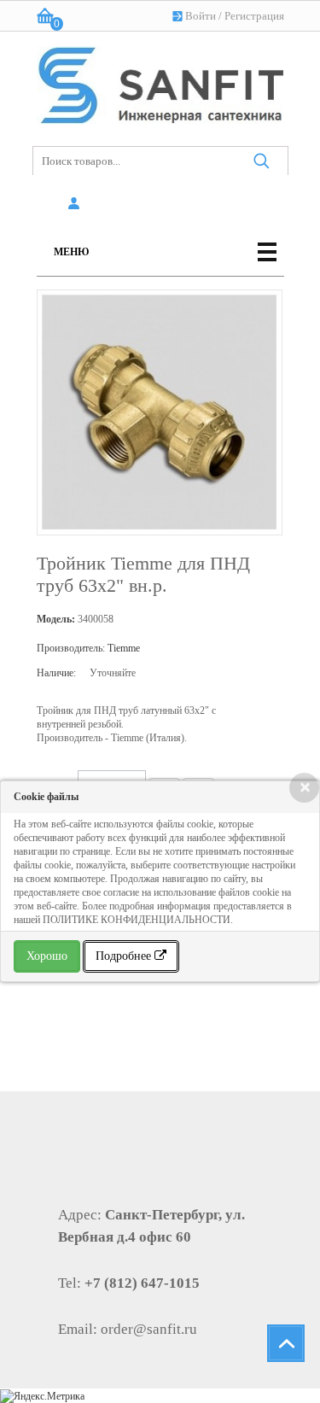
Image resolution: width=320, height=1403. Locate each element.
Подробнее (125, 956)
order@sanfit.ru (149, 1329)
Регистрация (254, 15)
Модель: (56, 619)
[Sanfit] (160, 81)
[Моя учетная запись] (77, 204)
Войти (200, 15)
